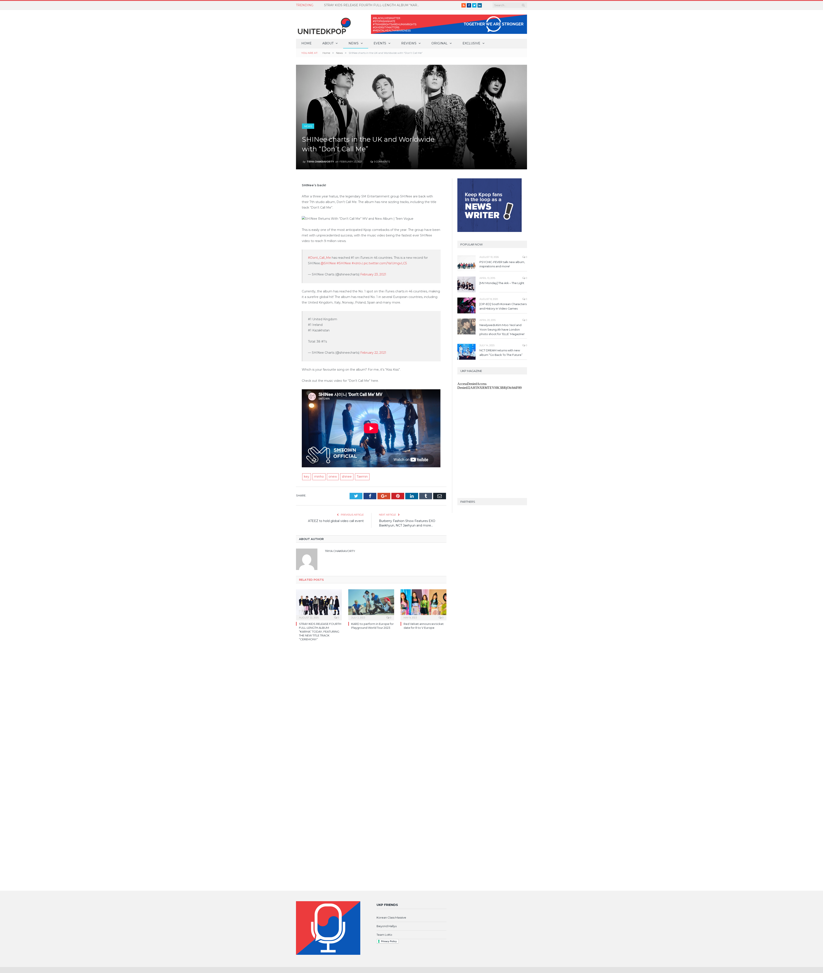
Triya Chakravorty (320, 161)
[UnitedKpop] (323, 24)
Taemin (362, 476)
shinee (347, 476)
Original (439, 43)
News (353, 43)
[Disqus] (371, 706)
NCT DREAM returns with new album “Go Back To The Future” (371, 5)
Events (380, 43)
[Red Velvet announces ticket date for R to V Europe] (423, 604)
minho (319, 476)
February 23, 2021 (373, 274)
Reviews (408, 43)
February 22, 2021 (373, 353)
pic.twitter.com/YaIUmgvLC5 (385, 263)
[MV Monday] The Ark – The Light (501, 283)
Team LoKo (384, 934)
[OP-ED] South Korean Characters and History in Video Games (503, 306)
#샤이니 (357, 263)
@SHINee (328, 263)
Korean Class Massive (391, 917)
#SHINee (344, 263)
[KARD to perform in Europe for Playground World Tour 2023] (371, 604)
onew (333, 476)
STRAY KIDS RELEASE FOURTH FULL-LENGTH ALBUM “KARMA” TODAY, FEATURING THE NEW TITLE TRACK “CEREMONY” (320, 631)
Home (306, 43)
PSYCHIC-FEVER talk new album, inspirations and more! (502, 264)
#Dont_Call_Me (319, 258)
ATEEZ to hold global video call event (336, 521)
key (306, 476)
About (327, 43)
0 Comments (381, 161)
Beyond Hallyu (387, 926)
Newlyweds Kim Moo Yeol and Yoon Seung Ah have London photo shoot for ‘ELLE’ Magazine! (501, 329)
